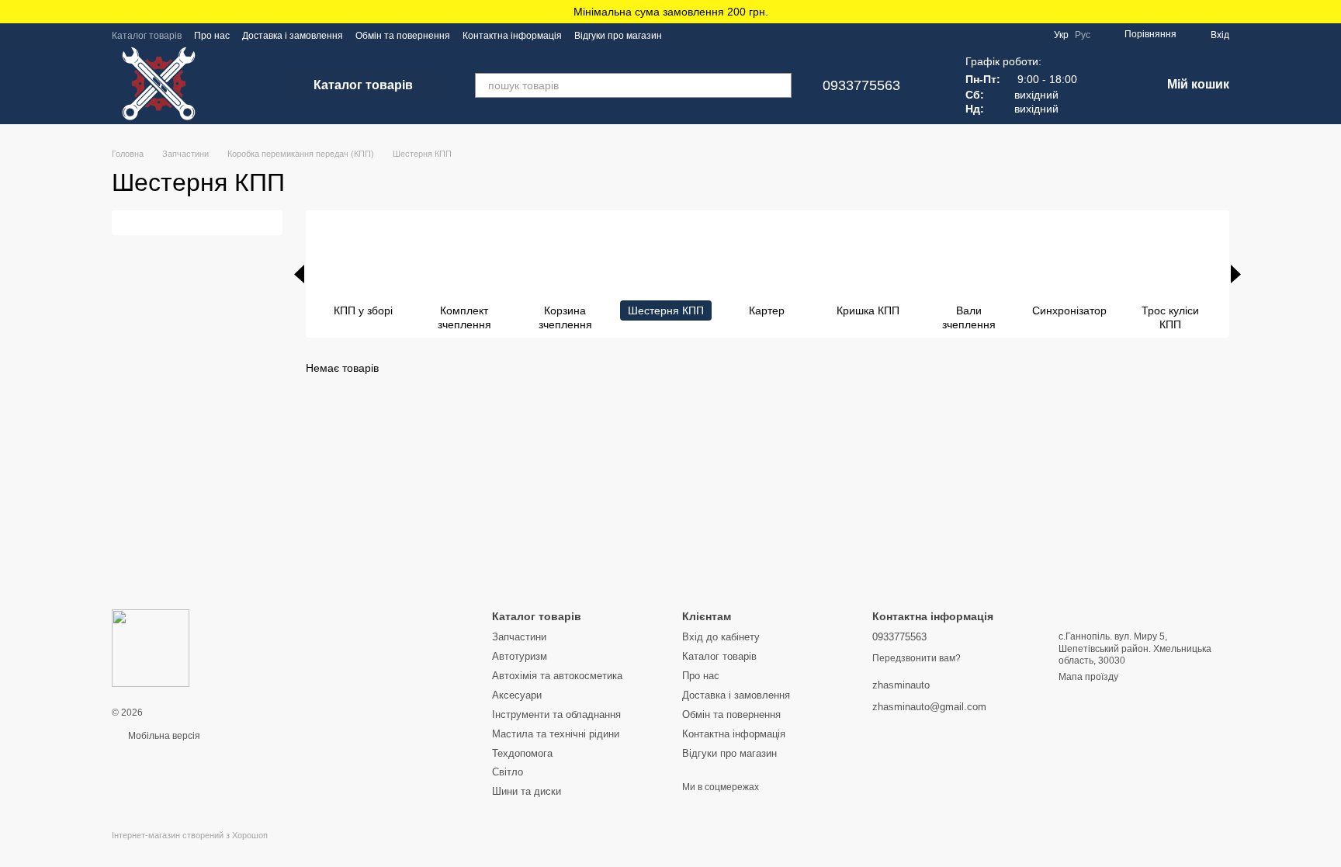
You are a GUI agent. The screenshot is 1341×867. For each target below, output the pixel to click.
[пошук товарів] (779, 85)
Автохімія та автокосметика (557, 675)
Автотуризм (519, 656)
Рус (1082, 35)
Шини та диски (526, 791)
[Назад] (299, 274)
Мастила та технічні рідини (555, 734)
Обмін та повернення (402, 35)
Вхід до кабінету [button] (721, 637)
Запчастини (519, 637)
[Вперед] (1236, 274)
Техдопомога (522, 753)
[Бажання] (1108, 85)
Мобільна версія (163, 735)
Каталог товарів (147, 35)
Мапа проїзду (1088, 676)
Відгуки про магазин (618, 35)
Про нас (212, 35)
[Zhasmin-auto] (150, 647)
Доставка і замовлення (292, 35)
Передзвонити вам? (916, 658)
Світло (507, 772)
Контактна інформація (512, 35)
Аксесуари (517, 695)
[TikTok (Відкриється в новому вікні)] (702, 35)
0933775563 (861, 85)
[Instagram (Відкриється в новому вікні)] (683, 35)
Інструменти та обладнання (556, 714)
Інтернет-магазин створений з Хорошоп (190, 835)
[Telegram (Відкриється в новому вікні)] (721, 35)
